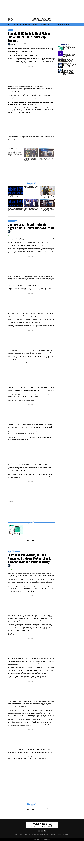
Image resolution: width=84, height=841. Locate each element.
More (63, 24)
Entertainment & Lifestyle (44, 24)
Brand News (19, 24)
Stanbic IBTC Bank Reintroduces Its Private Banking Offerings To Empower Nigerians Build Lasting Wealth (46, 158)
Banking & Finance (35, 24)
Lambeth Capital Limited (13, 319)
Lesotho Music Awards (25, 676)
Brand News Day (15, 44)
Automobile (68, 24)
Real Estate (59, 24)
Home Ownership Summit (20, 49)
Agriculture (53, 24)
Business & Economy (26, 24)
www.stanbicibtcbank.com (36, 137)
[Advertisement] (42, 8)
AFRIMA (23, 572)
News (14, 24)
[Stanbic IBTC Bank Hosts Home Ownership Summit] (16, 152)
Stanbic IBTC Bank (12, 86)
